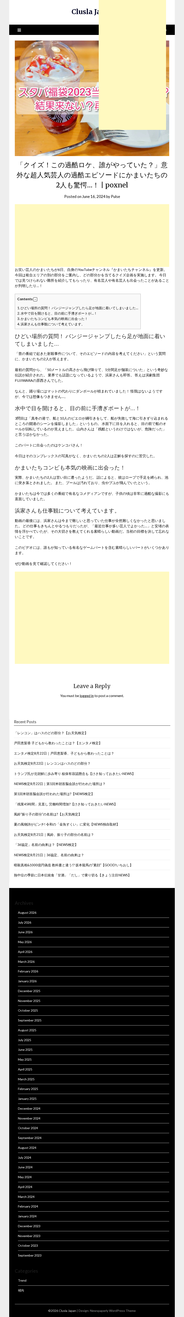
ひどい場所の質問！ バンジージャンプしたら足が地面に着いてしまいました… (77, 308)
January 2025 (27, 1098)
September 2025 (30, 1020)
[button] (35, 299)
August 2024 (27, 1148)
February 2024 (28, 1206)
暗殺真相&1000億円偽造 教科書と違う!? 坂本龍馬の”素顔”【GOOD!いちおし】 (73, 865)
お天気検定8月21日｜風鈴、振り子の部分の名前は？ (54, 834)
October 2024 (28, 1128)
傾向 (21, 1290)
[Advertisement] (92, 235)
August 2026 (27, 912)
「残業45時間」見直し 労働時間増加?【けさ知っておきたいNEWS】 (65, 804)
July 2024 (24, 1157)
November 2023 (29, 1236)
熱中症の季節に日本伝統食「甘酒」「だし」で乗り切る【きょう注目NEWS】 (72, 875)
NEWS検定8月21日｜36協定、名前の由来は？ (49, 855)
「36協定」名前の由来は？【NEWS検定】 (46, 845)
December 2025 (29, 991)
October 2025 (28, 1010)
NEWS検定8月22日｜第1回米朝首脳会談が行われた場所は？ (60, 784)
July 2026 (24, 922)
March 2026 (26, 961)
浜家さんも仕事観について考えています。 (51, 324)
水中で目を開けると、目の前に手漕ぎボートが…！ (57, 313)
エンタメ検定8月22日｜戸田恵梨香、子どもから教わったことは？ (64, 753)
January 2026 (27, 981)
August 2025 (27, 1030)
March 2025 (26, 1079)
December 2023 (29, 1226)
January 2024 (27, 1216)
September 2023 (30, 1255)
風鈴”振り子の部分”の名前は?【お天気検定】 (48, 814)
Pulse (115, 196)
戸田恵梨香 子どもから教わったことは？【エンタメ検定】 (58, 743)
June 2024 (25, 1167)
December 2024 (29, 1108)
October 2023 (28, 1245)
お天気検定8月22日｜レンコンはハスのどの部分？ (52, 763)
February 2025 (28, 1089)
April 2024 (25, 1187)
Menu (162, 30)
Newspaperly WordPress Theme (113, 1311)
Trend (22, 1280)
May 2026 (25, 942)
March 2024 (26, 1197)
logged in (87, 695)
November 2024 (29, 1118)
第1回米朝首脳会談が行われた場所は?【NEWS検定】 (54, 794)
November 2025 (29, 1001)
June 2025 (25, 1049)
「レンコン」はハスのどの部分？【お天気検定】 (51, 733)
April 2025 (25, 1069)
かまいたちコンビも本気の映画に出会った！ (52, 319)
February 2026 (28, 971)
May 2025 (25, 1059)
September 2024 (30, 1138)
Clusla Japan (93, 11)
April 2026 (25, 952)
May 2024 (25, 1177)
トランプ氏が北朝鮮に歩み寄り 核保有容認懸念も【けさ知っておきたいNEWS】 (74, 774)
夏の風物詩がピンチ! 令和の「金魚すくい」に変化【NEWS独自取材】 (67, 824)
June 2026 (25, 932)
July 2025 (24, 1040)
